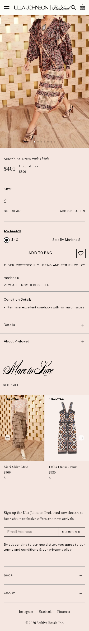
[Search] (73, 7)
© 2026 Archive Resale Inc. (44, 623)
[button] (34, 142)
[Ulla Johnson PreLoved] (42, 7)
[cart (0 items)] (82, 7)
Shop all (11, 385)
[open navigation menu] (6, 7)
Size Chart (13, 211)
